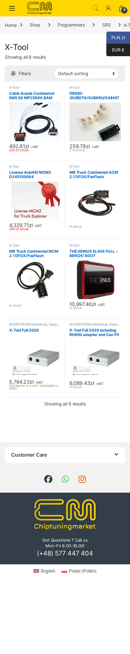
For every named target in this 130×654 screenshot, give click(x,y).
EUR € (115, 49)
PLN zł (115, 37)
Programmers (71, 24)
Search (95, 8)
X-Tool (14, 87)
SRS (106, 24)
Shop (35, 24)
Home (10, 24)
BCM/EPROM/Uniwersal (28, 324)
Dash (53, 324)
